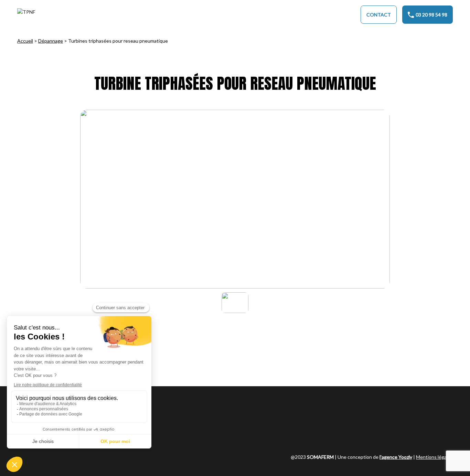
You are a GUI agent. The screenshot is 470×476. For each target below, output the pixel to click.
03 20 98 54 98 (431, 15)
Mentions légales (434, 457)
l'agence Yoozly (396, 457)
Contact (378, 15)
